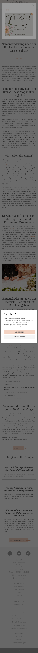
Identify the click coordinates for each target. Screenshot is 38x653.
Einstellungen (19, 337)
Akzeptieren (19, 332)
